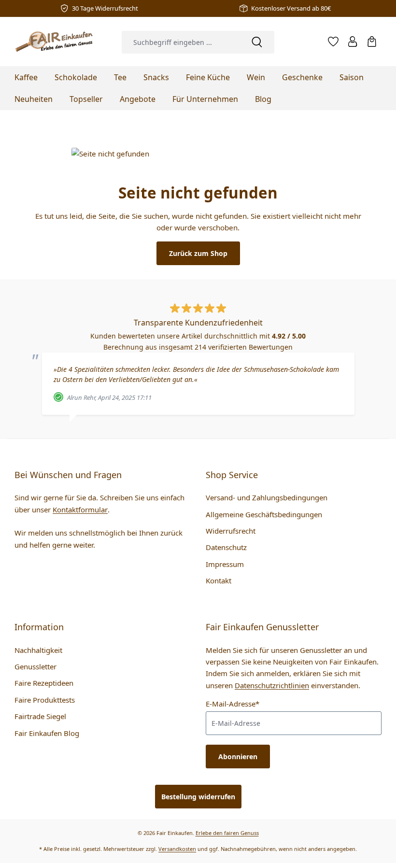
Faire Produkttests (44, 700)
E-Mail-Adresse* (232, 703)
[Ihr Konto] (352, 41)
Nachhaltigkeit (38, 650)
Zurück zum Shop (198, 253)
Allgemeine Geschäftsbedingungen (264, 514)
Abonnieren (237, 756)
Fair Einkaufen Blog (46, 733)
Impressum (225, 564)
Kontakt (218, 580)
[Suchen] (257, 42)
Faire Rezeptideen (43, 683)
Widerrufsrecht (230, 531)
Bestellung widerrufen (198, 796)
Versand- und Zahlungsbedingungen (266, 497)
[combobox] (181, 42)
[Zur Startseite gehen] (56, 41)
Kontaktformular (80, 509)
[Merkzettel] (333, 41)
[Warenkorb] (372, 41)
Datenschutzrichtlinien (272, 685)
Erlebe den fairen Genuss (227, 832)
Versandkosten (177, 848)
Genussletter (35, 666)
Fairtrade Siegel (40, 716)
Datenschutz (226, 547)
